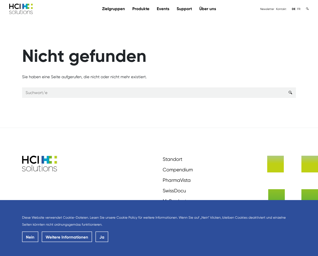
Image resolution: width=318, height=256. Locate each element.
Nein (30, 237)
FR (298, 9)
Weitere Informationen (67, 237)
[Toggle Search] (307, 8)
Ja (101, 237)
